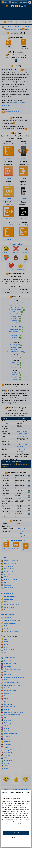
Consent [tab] (4, 792)
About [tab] (28, 792)
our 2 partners (11, 801)
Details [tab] (12, 792)
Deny (16, 843)
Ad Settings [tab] (19, 792)
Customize (15, 838)
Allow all (16, 832)
